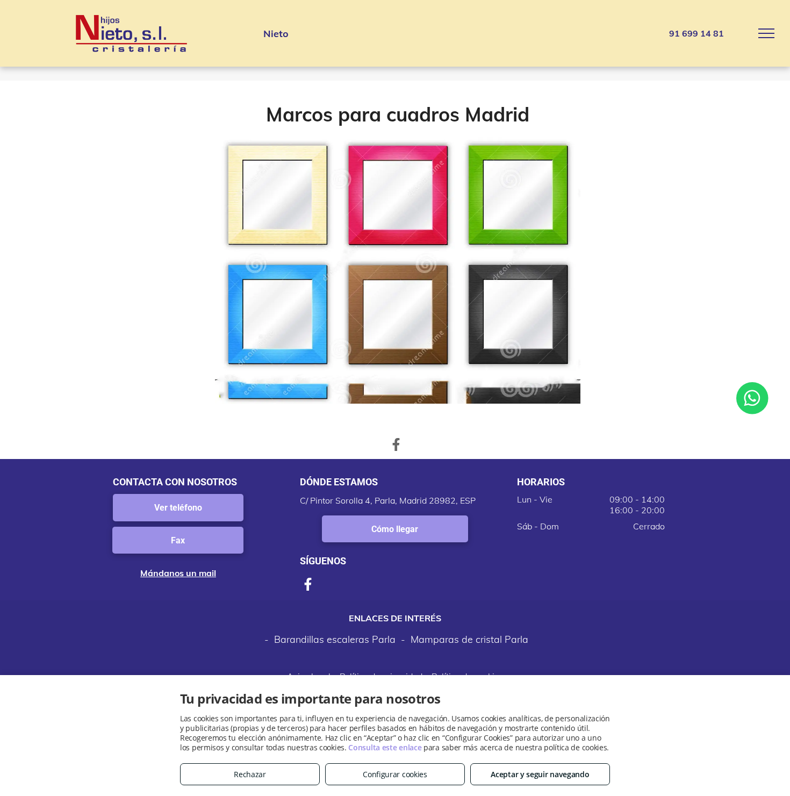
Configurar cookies (395, 774)
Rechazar (250, 774)
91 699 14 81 (696, 33)
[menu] (766, 33)
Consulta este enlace (384, 747)
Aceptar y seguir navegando (540, 774)
